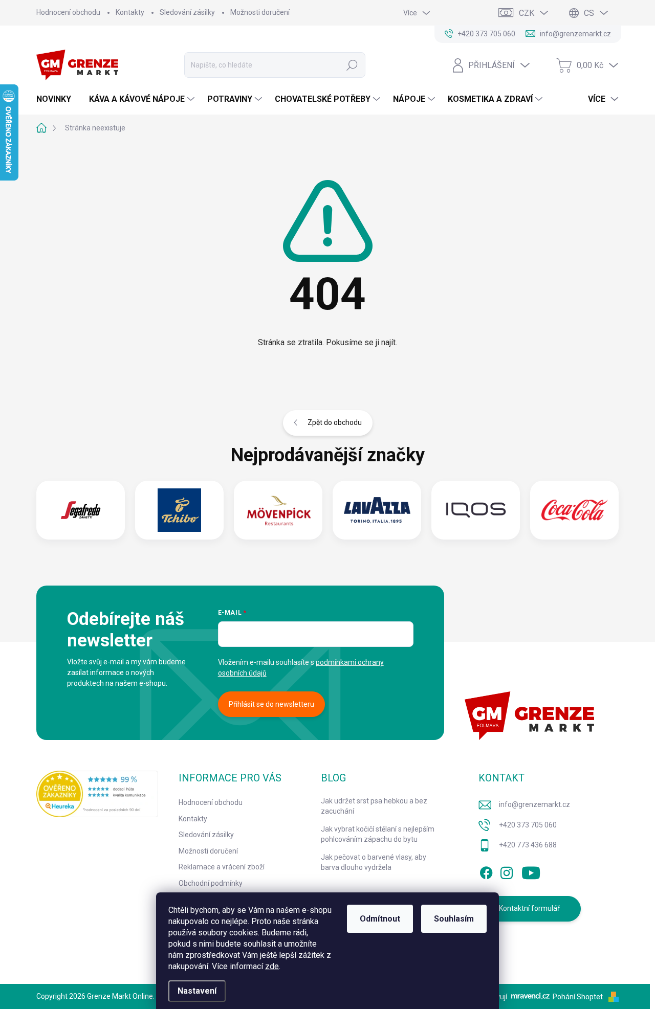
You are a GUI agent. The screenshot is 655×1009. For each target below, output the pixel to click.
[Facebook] (486, 871)
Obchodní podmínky (211, 883)
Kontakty (130, 12)
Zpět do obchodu (335, 422)
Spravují (494, 996)
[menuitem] (57, 99)
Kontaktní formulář (529, 908)
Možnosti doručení (260, 12)
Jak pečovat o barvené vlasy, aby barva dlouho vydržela (373, 862)
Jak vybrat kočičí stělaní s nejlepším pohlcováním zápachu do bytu (377, 834)
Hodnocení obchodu (68, 12)
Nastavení (197, 991)
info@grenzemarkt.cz (534, 804)
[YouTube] (530, 871)
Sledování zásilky (187, 12)
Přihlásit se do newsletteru (271, 704)
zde (272, 966)
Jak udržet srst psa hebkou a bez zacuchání (374, 806)
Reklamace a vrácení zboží (222, 867)
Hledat (352, 65)
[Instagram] (506, 871)
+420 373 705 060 (528, 825)
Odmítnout (380, 919)
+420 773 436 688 (528, 845)
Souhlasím (454, 919)
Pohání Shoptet (578, 997)
